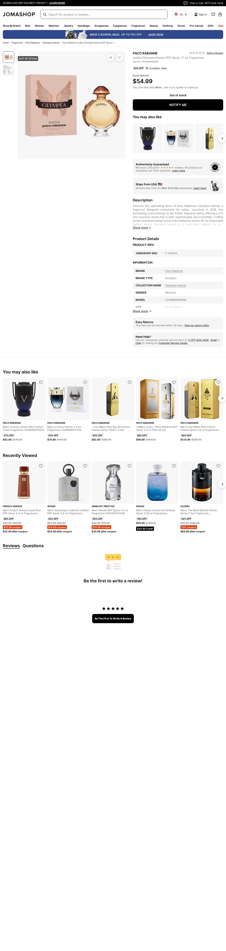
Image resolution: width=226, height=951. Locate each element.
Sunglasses (101, 25)
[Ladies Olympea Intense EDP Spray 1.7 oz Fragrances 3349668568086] (119, 57)
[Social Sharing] (110, 57)
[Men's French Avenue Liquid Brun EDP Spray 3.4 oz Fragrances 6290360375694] (40, 466)
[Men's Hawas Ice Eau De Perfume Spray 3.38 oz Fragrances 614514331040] (174, 466)
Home (6, 42)
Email (214, 339)
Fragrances (138, 25)
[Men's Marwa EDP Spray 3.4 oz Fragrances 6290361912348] (129, 466)
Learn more (178, 170)
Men (27, 25)
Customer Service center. (173, 342)
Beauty (154, 25)
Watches (54, 25)
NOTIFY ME (178, 105)
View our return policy (196, 325)
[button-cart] (220, 14)
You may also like (147, 117)
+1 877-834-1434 (198, 339)
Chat (138, 342)
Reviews (11, 546)
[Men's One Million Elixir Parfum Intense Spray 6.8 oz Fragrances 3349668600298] (218, 382)
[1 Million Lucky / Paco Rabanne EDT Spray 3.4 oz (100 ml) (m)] (174, 382)
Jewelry (68, 25)
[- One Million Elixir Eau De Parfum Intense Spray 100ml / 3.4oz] (129, 382)
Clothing (167, 25)
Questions (33, 546)
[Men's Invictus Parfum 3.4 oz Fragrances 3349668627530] (85, 382)
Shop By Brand (11, 25)
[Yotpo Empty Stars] (197, 53)
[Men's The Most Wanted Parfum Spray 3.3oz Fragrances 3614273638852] (218, 466)
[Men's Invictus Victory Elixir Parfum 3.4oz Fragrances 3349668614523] (40, 382)
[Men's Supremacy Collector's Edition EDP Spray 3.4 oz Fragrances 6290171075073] (85, 466)
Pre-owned (196, 25)
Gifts (210, 25)
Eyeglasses (120, 25)
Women (39, 25)
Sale (220, 25)
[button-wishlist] (213, 14)
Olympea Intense (51, 42)
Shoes (181, 25)
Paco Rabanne (32, 42)
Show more (140, 227)
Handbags (84, 25)
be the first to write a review (113, 618)
